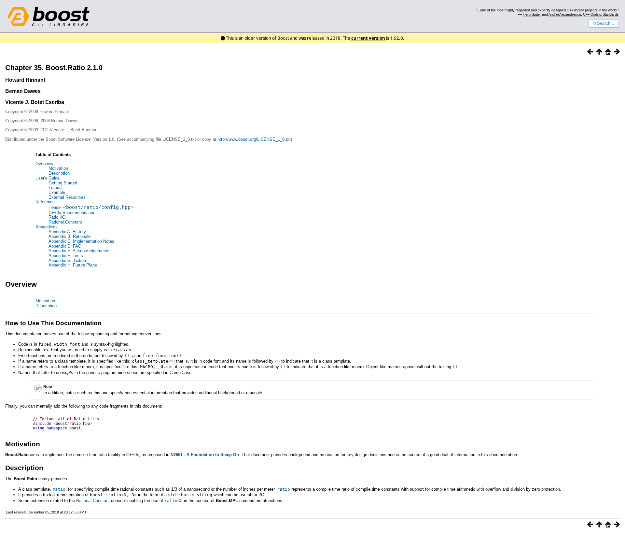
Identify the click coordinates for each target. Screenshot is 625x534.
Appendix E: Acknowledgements (79, 250)
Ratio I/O (57, 217)
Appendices (46, 226)
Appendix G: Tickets (68, 260)
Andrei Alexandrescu (565, 14)
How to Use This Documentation (53, 323)
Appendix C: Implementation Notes (81, 241)
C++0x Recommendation (72, 212)
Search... (605, 23)
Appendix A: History (67, 231)
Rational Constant (65, 222)
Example (57, 192)
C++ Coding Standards (601, 14)
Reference (45, 201)
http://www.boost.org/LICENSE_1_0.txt (254, 139)
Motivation (58, 168)
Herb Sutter (532, 14)
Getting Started (63, 182)
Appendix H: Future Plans (73, 265)
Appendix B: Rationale (69, 236)
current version (368, 38)
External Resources (67, 197)
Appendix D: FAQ (65, 246)
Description (59, 173)
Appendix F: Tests (66, 255)
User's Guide (47, 178)
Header (91, 207)
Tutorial (55, 187)
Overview (44, 163)
